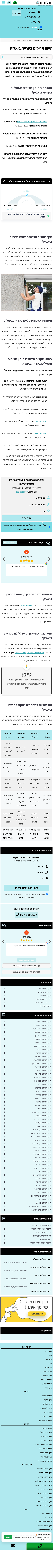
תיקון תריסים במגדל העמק (41, 1196)
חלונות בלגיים (47, 1404)
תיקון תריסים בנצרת (43, 1203)
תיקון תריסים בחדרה (43, 1095)
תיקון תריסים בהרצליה (43, 1088)
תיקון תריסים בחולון (44, 1070)
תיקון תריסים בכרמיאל (43, 1189)
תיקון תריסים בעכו (44, 1171)
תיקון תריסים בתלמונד (43, 1164)
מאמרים (49, 1359)
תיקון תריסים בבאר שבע (42, 1060)
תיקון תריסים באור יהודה (42, 1105)
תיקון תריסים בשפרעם (43, 1178)
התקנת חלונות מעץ (45, 1420)
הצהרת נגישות (47, 1384)
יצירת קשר (48, 1367)
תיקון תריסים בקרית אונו (42, 1175)
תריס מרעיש (41, 421)
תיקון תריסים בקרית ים (43, 1140)
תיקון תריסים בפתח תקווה (41, 1028)
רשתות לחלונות (47, 1513)
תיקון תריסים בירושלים (43, 1032)
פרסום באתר (47, 1371)
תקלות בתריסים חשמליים (41, 1225)
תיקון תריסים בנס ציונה (42, 1077)
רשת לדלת (48, 1517)
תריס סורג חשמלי (46, 1457)
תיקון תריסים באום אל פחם (41, 1210)
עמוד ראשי (48, 1351)
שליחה (18, 13)
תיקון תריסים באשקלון (43, 1056)
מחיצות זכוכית (47, 1416)
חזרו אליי (26, 518)
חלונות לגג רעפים (46, 1408)
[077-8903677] (15, 2)
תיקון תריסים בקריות (43, 1053)
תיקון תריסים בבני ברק (43, 1098)
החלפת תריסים (45, 1006)
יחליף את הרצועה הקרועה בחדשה (29, 652)
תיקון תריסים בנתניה (43, 1049)
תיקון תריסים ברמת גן (43, 1035)
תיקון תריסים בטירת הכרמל (41, 1136)
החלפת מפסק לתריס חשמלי (40, 1243)
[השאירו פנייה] (9, 2)
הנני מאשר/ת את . (29, 28)
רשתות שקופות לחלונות (44, 1521)
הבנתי (8, 1537)
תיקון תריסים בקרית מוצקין (41, 1133)
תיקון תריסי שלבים (44, 992)
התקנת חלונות (47, 1396)
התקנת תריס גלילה (45, 1448)
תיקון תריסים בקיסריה (43, 1122)
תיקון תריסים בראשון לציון (41, 1063)
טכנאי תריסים (27, 605)
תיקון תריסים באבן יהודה (42, 1157)
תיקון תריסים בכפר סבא (42, 1046)
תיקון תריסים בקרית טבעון (41, 1143)
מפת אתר (48, 1388)
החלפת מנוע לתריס (45, 1440)
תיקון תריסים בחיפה (43, 1021)
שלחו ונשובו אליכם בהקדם (26, 887)
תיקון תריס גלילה (45, 988)
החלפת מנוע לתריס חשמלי (41, 1229)
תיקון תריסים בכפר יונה (42, 1150)
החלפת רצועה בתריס (43, 1002)
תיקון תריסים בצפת (44, 1192)
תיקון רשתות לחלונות (45, 1525)
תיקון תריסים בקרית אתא (42, 1129)
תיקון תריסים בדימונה (43, 1074)
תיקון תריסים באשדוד (43, 1039)
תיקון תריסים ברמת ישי (42, 1119)
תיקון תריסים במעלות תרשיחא (40, 1206)
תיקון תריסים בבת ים (43, 1115)
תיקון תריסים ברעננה (43, 1091)
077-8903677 (22, 491)
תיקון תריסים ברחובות (43, 1042)
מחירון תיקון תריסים (43, 999)
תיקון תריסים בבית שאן (42, 1081)
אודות (50, 1363)
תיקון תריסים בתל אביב (42, 1025)
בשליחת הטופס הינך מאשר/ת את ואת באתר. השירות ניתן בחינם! (25, 895)
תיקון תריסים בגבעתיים (42, 1168)
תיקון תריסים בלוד (44, 1084)
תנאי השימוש (25, 27)
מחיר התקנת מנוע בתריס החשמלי (32, 121)
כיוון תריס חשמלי (45, 1239)
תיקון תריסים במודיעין (43, 1067)
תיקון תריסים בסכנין (43, 1199)
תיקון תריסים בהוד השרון (42, 1147)
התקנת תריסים (47, 1428)
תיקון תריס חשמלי (46, 1432)
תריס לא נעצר (41, 433)
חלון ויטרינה (48, 1412)
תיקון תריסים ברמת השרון (41, 1112)
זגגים (50, 1355)
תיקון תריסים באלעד (43, 1101)
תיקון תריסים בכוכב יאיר (42, 1154)
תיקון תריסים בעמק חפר (42, 1161)
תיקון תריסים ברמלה (43, 1182)
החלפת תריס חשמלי (43, 1232)
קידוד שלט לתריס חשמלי (42, 1236)
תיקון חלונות (48, 1400)
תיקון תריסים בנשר (44, 1108)
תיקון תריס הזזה (45, 995)
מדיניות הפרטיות (9, 525)
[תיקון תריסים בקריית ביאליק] (26, 292)
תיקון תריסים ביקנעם (43, 1126)
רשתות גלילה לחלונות (45, 1530)
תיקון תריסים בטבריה (43, 1185)
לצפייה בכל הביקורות (10, 542)
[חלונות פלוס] (43, 3)
